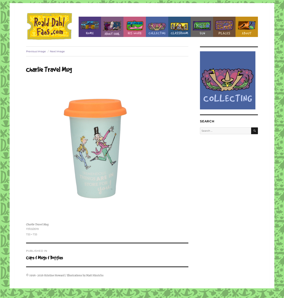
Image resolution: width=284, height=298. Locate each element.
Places (224, 27)
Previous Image (36, 51)
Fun (202, 27)
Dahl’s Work (134, 27)
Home (90, 27)
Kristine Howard (54, 275)
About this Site (247, 27)
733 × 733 (31, 234)
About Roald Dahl (112, 27)
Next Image (57, 51)
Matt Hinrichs (95, 275)
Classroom (179, 27)
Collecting (157, 27)
